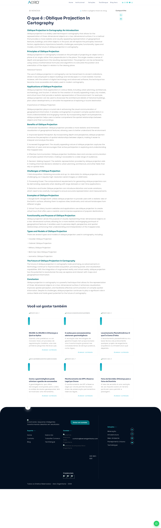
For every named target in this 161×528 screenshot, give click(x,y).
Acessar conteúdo (49, 350)
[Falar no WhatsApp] (156, 523)
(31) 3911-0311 (93, 457)
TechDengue (103, 2)
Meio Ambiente (113, 438)
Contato (30, 438)
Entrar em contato (80, 422)
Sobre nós (49, 435)
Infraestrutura (113, 435)
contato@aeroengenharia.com (85, 439)
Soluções (91, 2)
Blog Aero (114, 2)
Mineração (112, 431)
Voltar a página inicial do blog (94, 11)
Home (71, 2)
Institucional (80, 2)
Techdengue (113, 445)
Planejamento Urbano (116, 442)
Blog (29, 442)
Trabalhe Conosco (52, 438)
